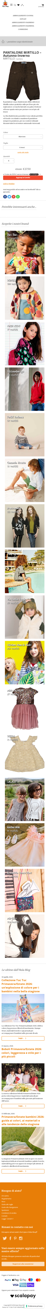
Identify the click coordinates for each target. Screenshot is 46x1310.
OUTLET (23, 19)
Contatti (4, 1216)
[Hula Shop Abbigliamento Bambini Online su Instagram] (20, 1239)
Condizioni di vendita (9, 1213)
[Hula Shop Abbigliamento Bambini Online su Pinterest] (15, 1239)
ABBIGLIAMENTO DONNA (23, 16)
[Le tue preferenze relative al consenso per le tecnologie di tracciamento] (34, 1306)
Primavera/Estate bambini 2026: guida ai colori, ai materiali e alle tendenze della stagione (23, 1120)
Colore (5, 132)
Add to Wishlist (9, 184)
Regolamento (6, 1199)
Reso (3, 1201)
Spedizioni (5, 1210)
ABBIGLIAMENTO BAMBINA (23, 26)
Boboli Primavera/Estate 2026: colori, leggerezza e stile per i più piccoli (22, 1052)
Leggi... (21, 1038)
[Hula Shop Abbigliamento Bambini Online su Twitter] (5, 1239)
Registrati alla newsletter (23, 1264)
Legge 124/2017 (7, 1219)
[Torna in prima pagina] (3, 41)
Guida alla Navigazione (10, 1207)
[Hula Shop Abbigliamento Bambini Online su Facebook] (10, 1239)
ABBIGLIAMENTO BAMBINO (23, 22)
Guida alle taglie (7, 1204)
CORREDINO (23, 29)
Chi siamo (5, 1196)
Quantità (6, 156)
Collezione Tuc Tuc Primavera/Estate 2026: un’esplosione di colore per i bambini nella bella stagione (21, 985)
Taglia (5, 143)
